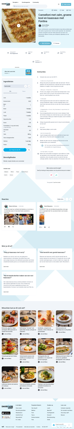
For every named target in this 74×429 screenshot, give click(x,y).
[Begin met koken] (18, 25)
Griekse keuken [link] (35, 417)
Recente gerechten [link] (21, 410)
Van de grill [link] (34, 408)
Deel (63, 10)
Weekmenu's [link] (19, 412)
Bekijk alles (60, 199)
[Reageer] (9, 226)
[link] (6, 4)
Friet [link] (32, 412)
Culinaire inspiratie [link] (65, 408)
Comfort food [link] (19, 415)
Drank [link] (48, 419)
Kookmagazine (26, 2)
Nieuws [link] (63, 415)
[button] (6, 172)
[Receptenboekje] (58, 4)
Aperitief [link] (49, 410)
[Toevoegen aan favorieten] (5, 226)
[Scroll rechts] (70, 199)
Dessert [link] (49, 415)
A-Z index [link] (18, 419)
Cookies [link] (38, 426)
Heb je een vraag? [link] (10, 426)
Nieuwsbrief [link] (19, 417)
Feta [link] (32, 419)
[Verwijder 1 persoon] (25, 86)
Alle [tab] (10, 91)
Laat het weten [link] (57, 182)
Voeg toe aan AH (15, 149)
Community (36, 2)
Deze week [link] (19, 408)
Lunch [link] (48, 408)
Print (69, 10)
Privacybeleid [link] (19, 426)
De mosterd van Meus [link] (66, 410)
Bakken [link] (33, 410)
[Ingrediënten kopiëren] (29, 150)
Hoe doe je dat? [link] (65, 412)
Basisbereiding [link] (51, 417)
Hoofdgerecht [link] (50, 412)
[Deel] (13, 226)
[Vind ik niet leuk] (51, 175)
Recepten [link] (40, 10)
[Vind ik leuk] (56, 175)
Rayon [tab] (23, 91)
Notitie (55, 10)
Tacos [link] (33, 415)
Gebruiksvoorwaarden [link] (29, 426)
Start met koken (46, 43)
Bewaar (57, 43)
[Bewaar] (16, 312)
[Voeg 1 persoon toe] (29, 86)
